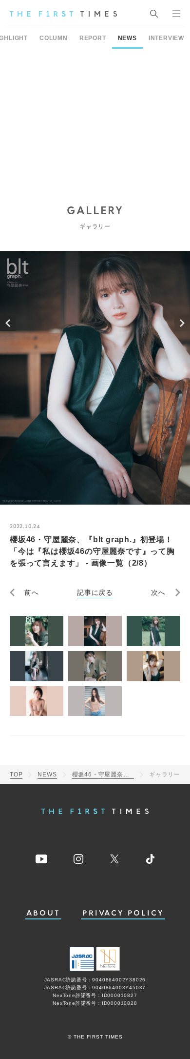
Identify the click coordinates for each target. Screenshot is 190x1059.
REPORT (92, 38)
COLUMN (53, 38)
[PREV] (8, 323)
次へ (158, 592)
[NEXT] (182, 323)
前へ (31, 592)
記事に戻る (95, 592)
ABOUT (43, 913)
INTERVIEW (166, 38)
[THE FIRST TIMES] (63, 14)
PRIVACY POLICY (123, 913)
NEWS (127, 38)
